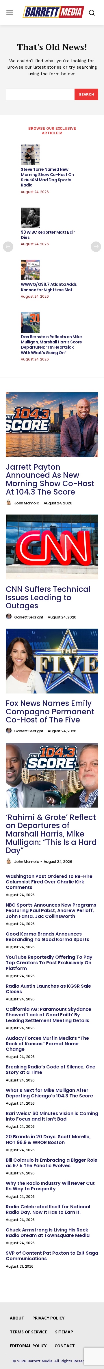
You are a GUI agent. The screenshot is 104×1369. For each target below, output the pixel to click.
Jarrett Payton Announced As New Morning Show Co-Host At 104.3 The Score (50, 479)
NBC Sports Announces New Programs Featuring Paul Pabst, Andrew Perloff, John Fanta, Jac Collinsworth (51, 910)
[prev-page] (8, 246)
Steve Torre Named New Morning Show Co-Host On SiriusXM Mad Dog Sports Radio (47, 177)
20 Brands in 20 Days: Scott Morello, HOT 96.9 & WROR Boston (48, 1139)
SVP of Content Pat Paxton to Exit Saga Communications (52, 1256)
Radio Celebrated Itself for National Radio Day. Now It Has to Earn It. (48, 1209)
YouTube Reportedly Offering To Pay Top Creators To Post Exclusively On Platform (49, 962)
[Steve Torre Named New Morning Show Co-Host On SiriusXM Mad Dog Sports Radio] (30, 154)
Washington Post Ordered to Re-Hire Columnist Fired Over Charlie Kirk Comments (49, 882)
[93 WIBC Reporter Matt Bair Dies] (30, 218)
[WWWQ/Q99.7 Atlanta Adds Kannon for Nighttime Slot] (30, 270)
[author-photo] (9, 502)
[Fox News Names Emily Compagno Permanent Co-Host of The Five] (52, 661)
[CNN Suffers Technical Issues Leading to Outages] (52, 547)
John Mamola (26, 503)
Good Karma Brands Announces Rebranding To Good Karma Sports (47, 937)
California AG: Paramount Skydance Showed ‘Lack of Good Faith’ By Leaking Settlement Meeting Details (48, 1015)
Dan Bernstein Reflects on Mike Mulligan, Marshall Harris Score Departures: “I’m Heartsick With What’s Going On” (51, 345)
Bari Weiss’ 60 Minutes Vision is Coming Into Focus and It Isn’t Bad (52, 1116)
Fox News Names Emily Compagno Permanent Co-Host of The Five (50, 711)
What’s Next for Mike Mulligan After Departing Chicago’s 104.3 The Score (49, 1093)
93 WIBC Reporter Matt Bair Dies (48, 234)
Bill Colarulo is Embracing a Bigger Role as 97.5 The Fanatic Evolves (51, 1163)
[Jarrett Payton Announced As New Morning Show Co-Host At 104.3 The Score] (52, 424)
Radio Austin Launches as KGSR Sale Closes (48, 989)
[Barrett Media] (53, 12)
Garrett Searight (28, 617)
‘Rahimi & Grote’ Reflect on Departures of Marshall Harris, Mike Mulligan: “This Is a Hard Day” (51, 834)
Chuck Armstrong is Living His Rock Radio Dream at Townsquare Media (48, 1233)
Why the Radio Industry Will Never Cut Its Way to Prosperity (50, 1186)
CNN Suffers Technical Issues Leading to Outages (48, 597)
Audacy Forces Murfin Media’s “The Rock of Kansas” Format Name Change (47, 1044)
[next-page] (96, 246)
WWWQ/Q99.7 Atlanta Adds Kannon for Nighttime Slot (49, 286)
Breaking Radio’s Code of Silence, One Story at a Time (50, 1070)
